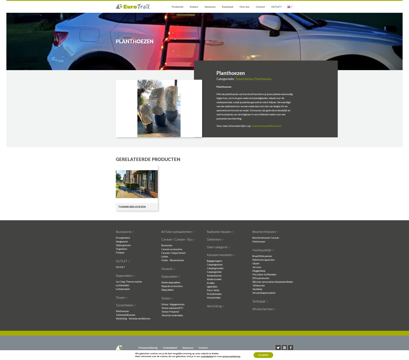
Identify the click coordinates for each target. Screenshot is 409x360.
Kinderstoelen (214, 279)
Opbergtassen (123, 245)
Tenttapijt (259, 301)
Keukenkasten (214, 275)
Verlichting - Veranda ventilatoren (133, 318)
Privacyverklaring (148, 347)
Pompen (120, 252)
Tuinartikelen (244, 79)
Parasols (167, 269)
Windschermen (263, 309)
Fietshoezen (258, 241)
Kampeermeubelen (220, 255)
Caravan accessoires (171, 249)
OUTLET (122, 261)
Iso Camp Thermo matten (129, 281)
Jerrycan (256, 267)
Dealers (194, 6)
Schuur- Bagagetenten (173, 304)
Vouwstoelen (214, 297)
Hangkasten (122, 241)
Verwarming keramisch (263, 292)
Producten (177, 6)
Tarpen (121, 297)
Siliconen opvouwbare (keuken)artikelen (272, 281)
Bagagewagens (214, 261)
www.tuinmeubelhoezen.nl (266, 125)
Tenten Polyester (170, 311)
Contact (260, 6)
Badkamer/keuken (219, 232)
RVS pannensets (260, 278)
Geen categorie (218, 247)
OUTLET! (276, 6)
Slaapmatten (125, 275)
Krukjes (211, 283)
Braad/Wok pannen (262, 256)
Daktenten (214, 239)
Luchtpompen (123, 289)
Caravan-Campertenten (173, 253)
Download (227, 6)
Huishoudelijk (262, 250)
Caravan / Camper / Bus (177, 239)
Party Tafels (213, 290)
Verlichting (215, 306)
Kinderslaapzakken (170, 282)
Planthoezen (262, 79)
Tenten (166, 298)
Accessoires (124, 232)
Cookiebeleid (170, 347)
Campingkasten (215, 264)
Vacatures (210, 6)
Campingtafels (214, 272)
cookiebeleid (207, 356)
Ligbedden (212, 286)
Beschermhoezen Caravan (265, 237)
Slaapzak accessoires (172, 286)
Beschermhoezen (264, 232)
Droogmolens (123, 237)
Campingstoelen (215, 268)
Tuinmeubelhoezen (125, 315)
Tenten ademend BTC (172, 308)
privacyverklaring (231, 356)
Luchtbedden (122, 285)
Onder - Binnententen (172, 260)
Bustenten (166, 245)
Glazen (255, 263)
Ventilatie (257, 289)
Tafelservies (258, 285)
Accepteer (263, 354)
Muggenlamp (258, 270)
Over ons (244, 6)
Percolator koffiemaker (264, 274)
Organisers (121, 249)
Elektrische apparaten (263, 259)
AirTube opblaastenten (177, 232)
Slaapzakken (170, 276)
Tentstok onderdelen (172, 315)
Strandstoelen (214, 294)
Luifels (164, 256)
